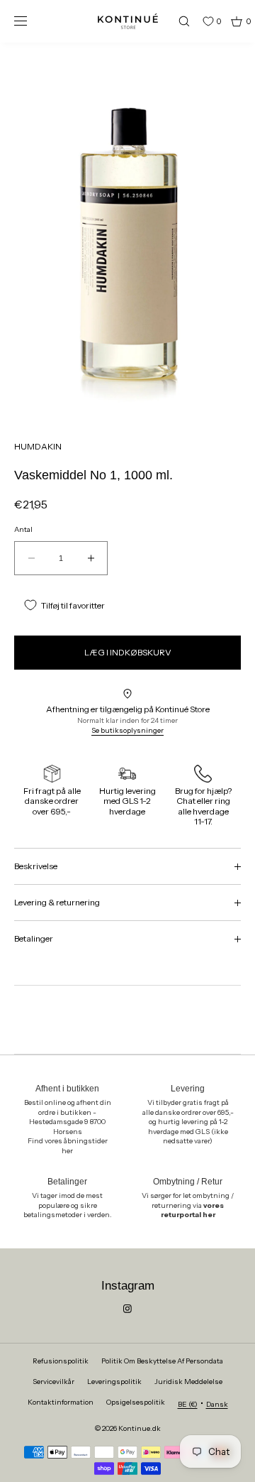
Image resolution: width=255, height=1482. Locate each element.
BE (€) (188, 1404)
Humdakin (38, 446)
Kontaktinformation (61, 1402)
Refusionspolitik (61, 1361)
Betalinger (33, 938)
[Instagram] (127, 1308)
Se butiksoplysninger (127, 730)
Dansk (217, 1404)
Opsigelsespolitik (135, 1402)
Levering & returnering (57, 902)
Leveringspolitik (114, 1381)
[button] (178, 21)
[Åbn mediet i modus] (127, 234)
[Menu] (31, 21)
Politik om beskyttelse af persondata (162, 1361)
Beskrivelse (35, 866)
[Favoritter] (197, 21)
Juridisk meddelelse (188, 1381)
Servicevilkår (53, 1381)
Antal (23, 529)
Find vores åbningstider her (68, 1145)
